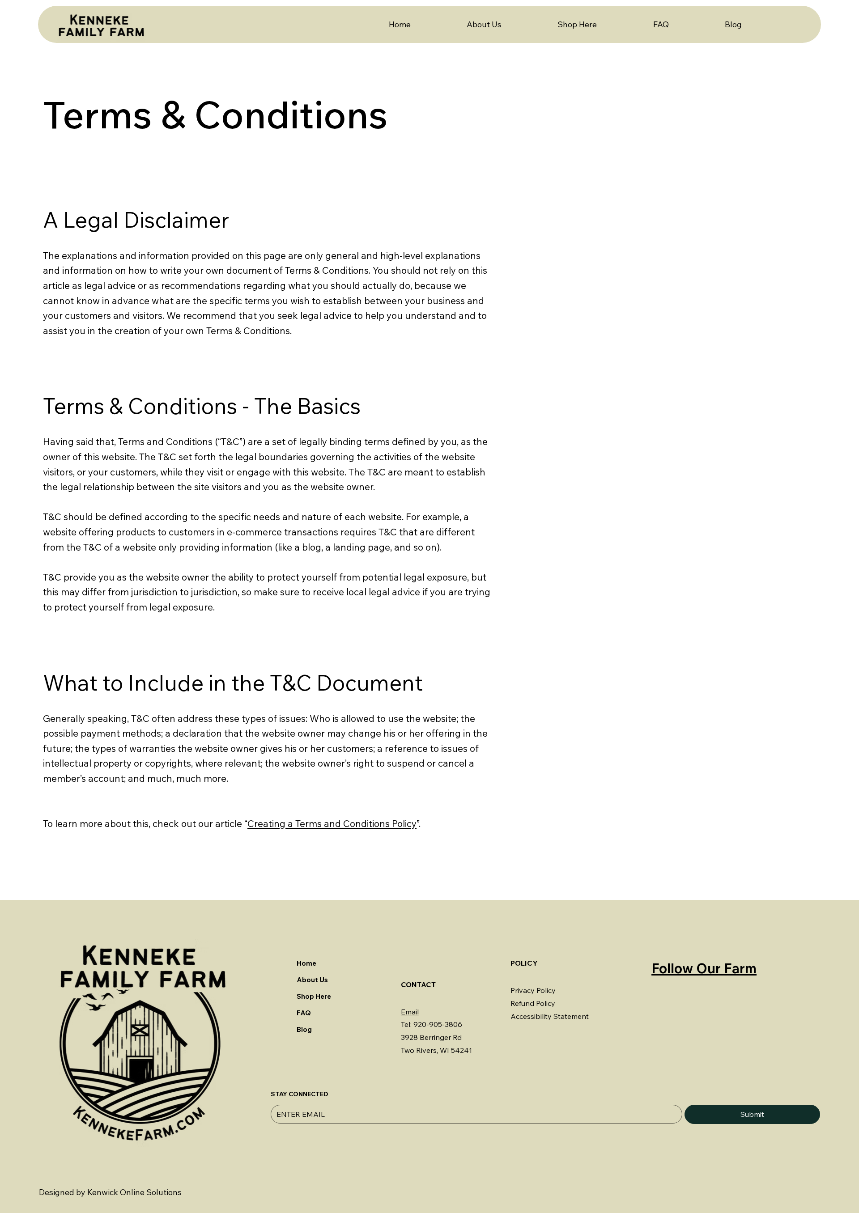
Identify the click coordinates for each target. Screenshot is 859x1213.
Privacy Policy (533, 990)
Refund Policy (532, 1003)
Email (410, 1011)
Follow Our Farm (704, 968)
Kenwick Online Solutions (134, 1192)
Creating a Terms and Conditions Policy (332, 823)
